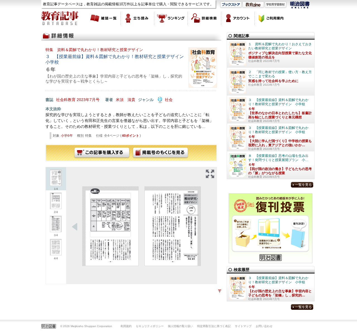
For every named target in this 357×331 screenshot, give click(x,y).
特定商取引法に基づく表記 (214, 326)
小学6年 (67, 136)
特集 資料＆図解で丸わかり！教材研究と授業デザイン (94, 49)
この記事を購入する (102, 153)
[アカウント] (238, 18)
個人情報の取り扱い (180, 326)
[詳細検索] (204, 18)
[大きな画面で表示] (210, 174)
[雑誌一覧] (104, 18)
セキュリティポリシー (150, 326)
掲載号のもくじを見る (160, 153)
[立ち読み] (137, 18)
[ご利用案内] (271, 18)
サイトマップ (243, 326)
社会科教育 (66, 99)
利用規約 (126, 326)
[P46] (172, 226)
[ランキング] (171, 18)
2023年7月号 (88, 99)
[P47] (110, 226)
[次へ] (75, 227)
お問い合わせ (264, 326)
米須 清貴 (125, 99)
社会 (169, 99)
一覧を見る (303, 185)
